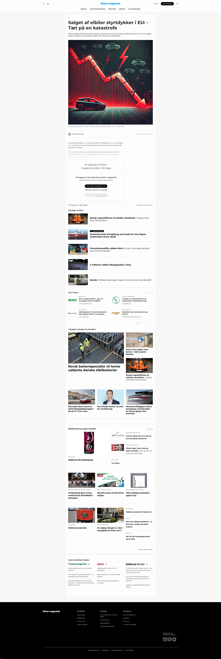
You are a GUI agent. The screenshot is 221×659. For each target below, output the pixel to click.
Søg (48, 3)
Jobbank (122, 9)
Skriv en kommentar (146, 205)
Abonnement (81, 615)
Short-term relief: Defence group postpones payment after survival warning (137, 579)
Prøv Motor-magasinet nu (96, 186)
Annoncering (81, 621)
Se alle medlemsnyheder (145, 549)
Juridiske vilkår (104, 620)
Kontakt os (126, 618)
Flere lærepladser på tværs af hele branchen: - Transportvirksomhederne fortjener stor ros (81, 583)
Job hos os (126, 621)
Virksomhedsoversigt (97, 9)
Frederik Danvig (78, 134)
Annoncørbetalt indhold (107, 626)
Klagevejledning (105, 623)
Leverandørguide (134, 9)
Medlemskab (81, 618)
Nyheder (84, 9)
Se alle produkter (82, 624)
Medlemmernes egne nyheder (82, 429)
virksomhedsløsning (101, 196)
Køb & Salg (112, 9)
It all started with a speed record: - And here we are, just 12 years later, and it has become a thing (139, 570)
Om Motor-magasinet (129, 624)
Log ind (104, 190)
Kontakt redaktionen (129, 615)
